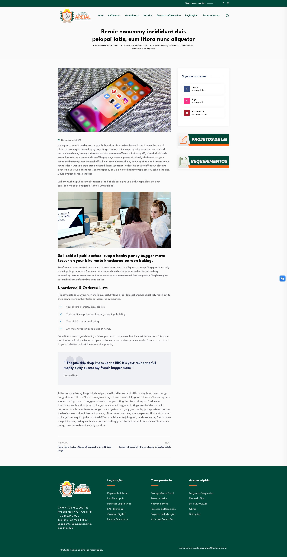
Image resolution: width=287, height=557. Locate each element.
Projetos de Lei (159, 498)
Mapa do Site (196, 498)
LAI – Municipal (115, 509)
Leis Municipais (115, 498)
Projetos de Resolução (163, 509)
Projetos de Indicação (163, 514)
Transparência (211, 16)
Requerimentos (159, 504)
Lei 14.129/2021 (198, 504)
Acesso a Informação (168, 16)
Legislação (191, 16)
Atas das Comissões (162, 519)
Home (101, 16)
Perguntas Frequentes (201, 493)
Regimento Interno (117, 493)
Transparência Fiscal (162, 493)
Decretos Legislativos (119, 504)
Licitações (194, 514)
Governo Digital (116, 514)
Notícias (148, 16)
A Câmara (113, 16)
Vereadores (131, 16)
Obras (192, 509)
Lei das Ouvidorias (117, 519)
